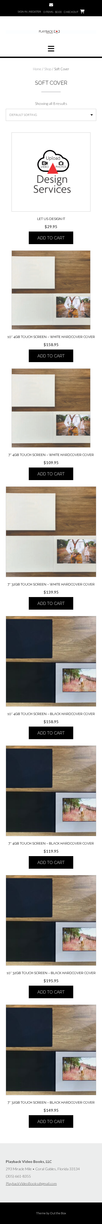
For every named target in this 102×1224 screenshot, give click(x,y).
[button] (51, 49)
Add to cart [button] (51, 237)
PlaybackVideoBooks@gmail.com (31, 1183)
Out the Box (58, 1213)
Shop (47, 69)
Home (37, 69)
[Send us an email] (51, 5)
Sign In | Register (29, 11)
